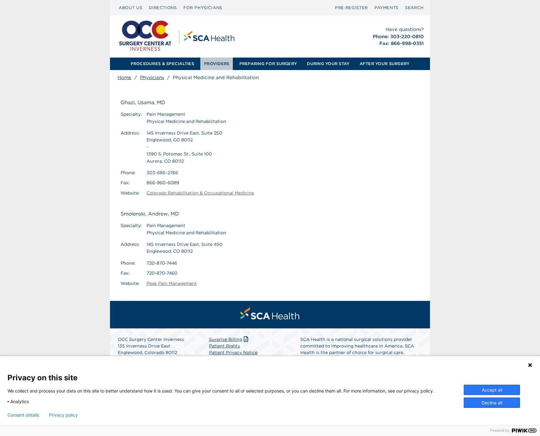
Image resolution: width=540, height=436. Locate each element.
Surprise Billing (225, 339)
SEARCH (414, 7)
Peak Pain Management (172, 283)
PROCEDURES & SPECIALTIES (162, 63)
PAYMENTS (386, 7)
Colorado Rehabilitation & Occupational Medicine (200, 192)
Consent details (23, 415)
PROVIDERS (216, 63)
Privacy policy (63, 415)
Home (124, 77)
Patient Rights (224, 345)
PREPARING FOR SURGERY (268, 63)
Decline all (492, 402)
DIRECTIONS (163, 7)
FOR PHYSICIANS (202, 7)
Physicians (152, 77)
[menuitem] (130, 8)
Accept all (492, 390)
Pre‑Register (351, 7)
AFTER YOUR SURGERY (385, 63)
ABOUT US (130, 7)
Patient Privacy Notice (233, 352)
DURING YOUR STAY (328, 63)
